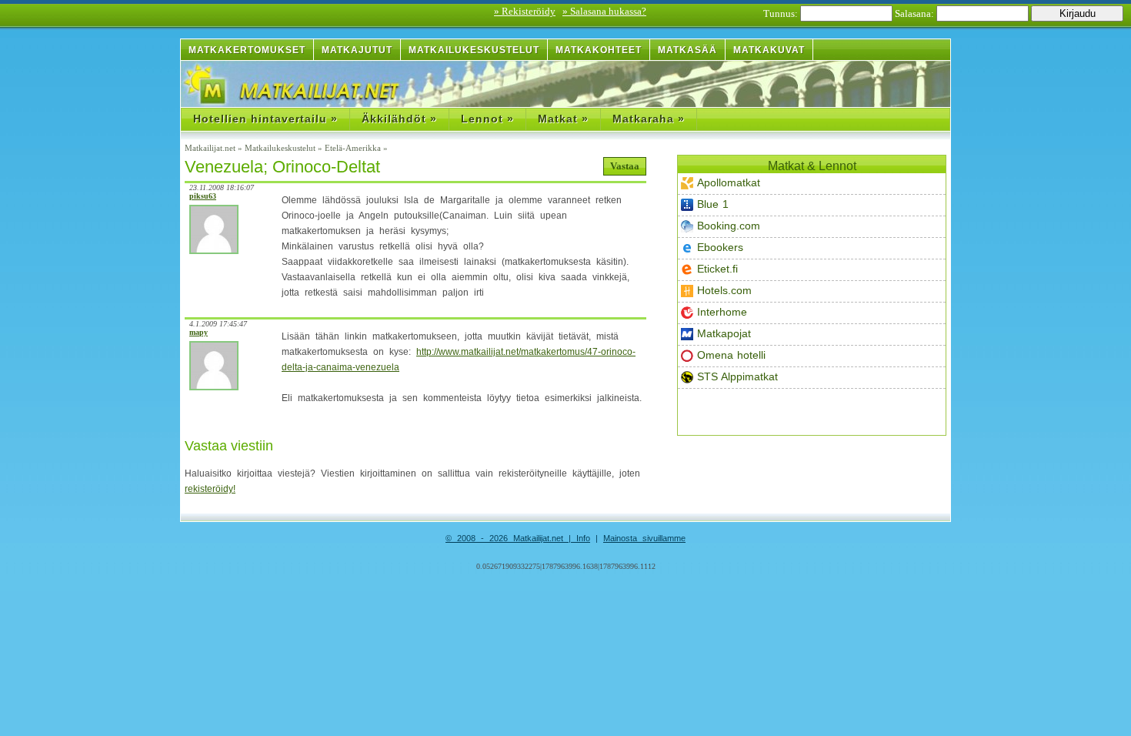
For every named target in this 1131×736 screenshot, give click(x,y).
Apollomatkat (728, 182)
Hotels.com (724, 290)
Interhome (722, 312)
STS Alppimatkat (737, 376)
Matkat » (563, 118)
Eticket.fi (717, 269)
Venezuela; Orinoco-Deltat (282, 166)
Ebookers (720, 247)
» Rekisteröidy (524, 11)
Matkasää (687, 50)
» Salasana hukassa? (604, 11)
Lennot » (487, 118)
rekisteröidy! (210, 488)
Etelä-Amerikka (353, 147)
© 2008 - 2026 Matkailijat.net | (510, 538)
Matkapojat (724, 333)
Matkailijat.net (210, 147)
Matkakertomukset (246, 50)
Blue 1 (713, 204)
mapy (198, 332)
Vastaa (624, 166)
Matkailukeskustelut (474, 50)
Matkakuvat (769, 50)
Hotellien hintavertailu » (265, 118)
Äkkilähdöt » (399, 118)
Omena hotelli (731, 355)
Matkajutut (357, 50)
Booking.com (728, 225)
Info (583, 538)
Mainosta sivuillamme (644, 538)
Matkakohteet (598, 50)
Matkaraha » (648, 118)
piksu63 (202, 196)
